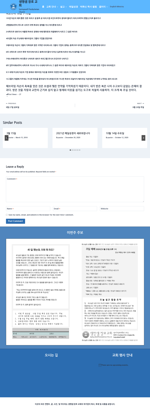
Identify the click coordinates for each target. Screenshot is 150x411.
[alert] (122, 365)
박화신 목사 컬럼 (88, 6)
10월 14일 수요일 (115, 133)
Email (57, 209)
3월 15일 (11, 133)
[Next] (143, 138)
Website (104, 209)
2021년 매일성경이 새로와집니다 (73, 133)
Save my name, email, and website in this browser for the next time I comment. (41, 215)
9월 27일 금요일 (12, 105)
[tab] (70, 150)
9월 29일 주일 (138, 105)
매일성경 (73, 6)
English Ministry (117, 6)
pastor (11, 137)
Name (10, 209)
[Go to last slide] (6, 138)
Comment (12, 179)
